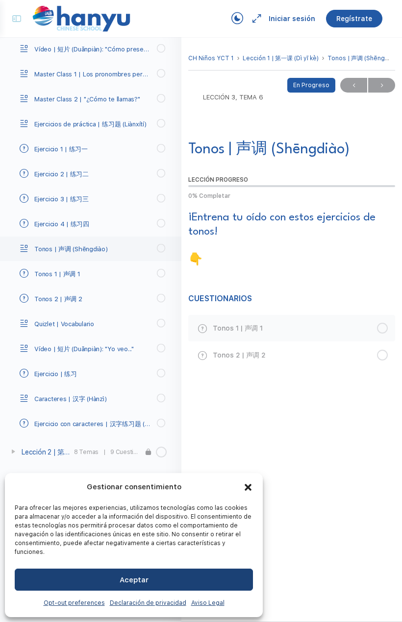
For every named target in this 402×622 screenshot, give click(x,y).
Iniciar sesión (292, 19)
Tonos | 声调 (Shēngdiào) (363, 58)
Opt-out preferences (74, 602)
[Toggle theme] (237, 18)
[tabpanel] (291, 239)
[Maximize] (255, 18)
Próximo (381, 85)
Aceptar (134, 579)
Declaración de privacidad (148, 602)
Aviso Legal (208, 602)
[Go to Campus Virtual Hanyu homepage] (81, 18)
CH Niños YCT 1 (211, 58)
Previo (353, 85)
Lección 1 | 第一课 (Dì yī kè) (281, 58)
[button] (248, 487)
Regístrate (354, 19)
